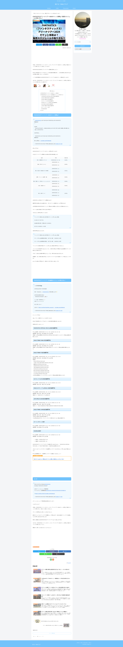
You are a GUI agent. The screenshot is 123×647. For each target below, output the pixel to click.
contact (90, 642)
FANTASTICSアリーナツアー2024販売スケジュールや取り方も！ (52, 94)
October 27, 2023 (59, 496)
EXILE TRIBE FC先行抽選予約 (47, 99)
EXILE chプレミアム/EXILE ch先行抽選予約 (49, 102)
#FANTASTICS (38, 120)
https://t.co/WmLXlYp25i (40, 493)
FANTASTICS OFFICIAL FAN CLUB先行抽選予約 (50, 96)
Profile (81, 642)
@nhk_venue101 (50, 307)
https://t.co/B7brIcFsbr (43, 307)
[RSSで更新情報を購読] (53, 560)
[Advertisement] (52, 56)
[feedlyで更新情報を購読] (51, 560)
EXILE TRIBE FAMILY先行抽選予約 (48, 97)
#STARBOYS (63, 490)
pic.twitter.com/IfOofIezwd (50, 493)
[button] (65, 45)
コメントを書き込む (52, 633)
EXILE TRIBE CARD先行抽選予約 (48, 105)
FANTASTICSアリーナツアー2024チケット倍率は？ (50, 93)
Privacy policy (85, 642)
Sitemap (78, 642)
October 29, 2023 (59, 143)
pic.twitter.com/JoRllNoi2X (60, 307)
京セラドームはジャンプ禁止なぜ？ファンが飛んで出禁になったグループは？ (49, 459)
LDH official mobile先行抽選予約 (47, 104)
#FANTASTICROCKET (56, 490)
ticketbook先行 (44, 108)
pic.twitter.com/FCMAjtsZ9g (46, 140)
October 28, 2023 (59, 310)
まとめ (42, 110)
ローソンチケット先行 (46, 107)
